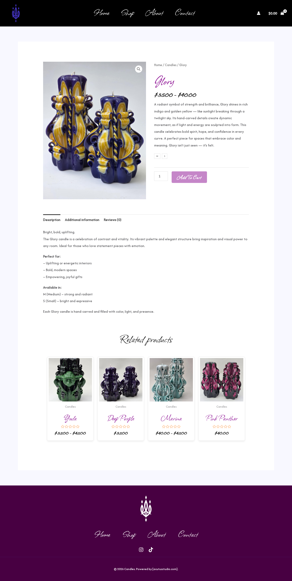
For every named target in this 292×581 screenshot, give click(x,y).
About (154, 12)
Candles (170, 65)
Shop (127, 12)
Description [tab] (51, 219)
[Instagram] (238, 14)
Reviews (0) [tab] (112, 219)
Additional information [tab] (82, 219)
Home (101, 12)
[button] (138, 69)
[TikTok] (245, 14)
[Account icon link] (258, 13)
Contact (185, 12)
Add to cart (189, 177)
